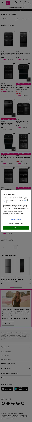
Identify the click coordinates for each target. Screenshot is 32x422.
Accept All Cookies (15, 227)
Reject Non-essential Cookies (16, 223)
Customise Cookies (16, 219)
